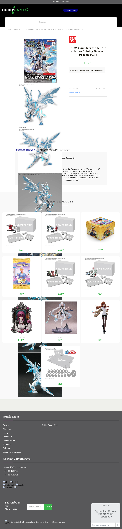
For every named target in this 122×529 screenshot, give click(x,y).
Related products (49, 150)
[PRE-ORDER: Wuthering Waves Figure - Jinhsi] (61, 317)
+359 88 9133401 (10, 475)
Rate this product (74, 93)
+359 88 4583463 (71, 10)
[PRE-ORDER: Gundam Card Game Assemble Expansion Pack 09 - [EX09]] (100, 274)
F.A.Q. (6, 433)
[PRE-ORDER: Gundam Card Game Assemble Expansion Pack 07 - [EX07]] (61, 230)
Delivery (65, 150)
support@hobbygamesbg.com (15, 467)
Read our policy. (42, 522)
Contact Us (7, 437)
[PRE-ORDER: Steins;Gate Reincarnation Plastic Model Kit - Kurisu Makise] (100, 317)
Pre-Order (7, 444)
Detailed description (27, 150)
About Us (7, 429)
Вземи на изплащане (12, 452)
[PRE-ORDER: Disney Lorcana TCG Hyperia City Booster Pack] (21, 274)
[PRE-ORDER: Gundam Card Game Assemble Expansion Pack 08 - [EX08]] (21, 230)
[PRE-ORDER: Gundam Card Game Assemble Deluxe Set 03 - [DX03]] (61, 363)
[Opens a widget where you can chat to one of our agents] (105, 515)
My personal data (58, 522)
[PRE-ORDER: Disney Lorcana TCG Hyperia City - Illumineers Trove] (100, 230)
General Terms (9, 440)
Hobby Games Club (50, 425)
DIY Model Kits (28, 29)
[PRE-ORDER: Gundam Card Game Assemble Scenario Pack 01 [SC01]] (61, 274)
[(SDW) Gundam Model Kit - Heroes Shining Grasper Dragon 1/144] (40, 83)
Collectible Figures (13, 29)
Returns (6, 425)
